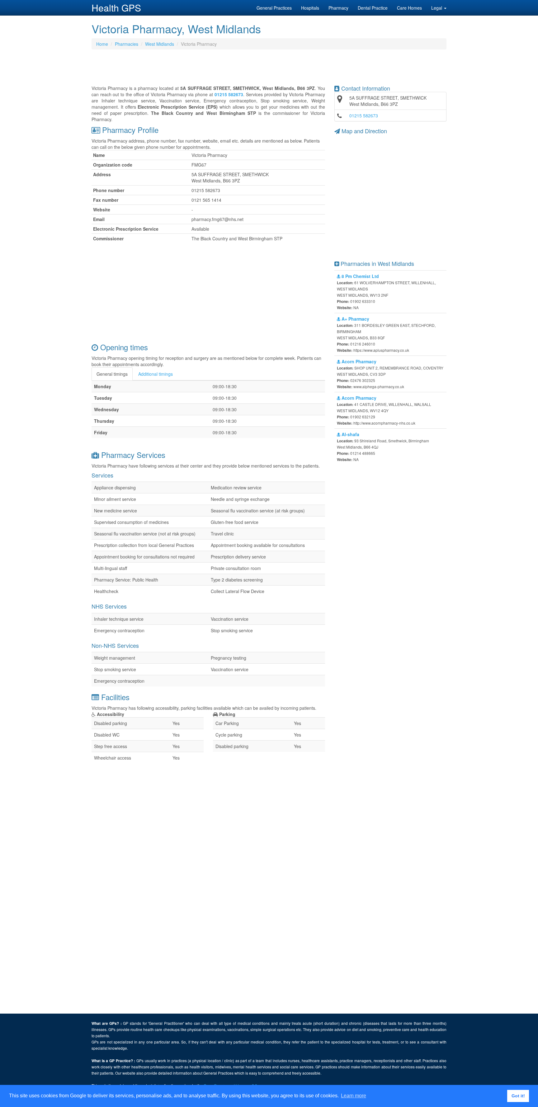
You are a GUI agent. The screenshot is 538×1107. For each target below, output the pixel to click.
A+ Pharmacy (354, 319)
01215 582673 (363, 115)
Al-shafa (349, 434)
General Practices (274, 8)
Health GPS (116, 7)
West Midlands (159, 44)
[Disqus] (208, 934)
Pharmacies (126, 44)
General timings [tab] (112, 374)
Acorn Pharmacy (358, 361)
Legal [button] (437, 8)
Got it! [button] (518, 1095)
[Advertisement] (269, 70)
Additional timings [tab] (155, 374)
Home (102, 44)
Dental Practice (373, 8)
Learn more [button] (353, 1095)
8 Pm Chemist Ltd (359, 276)
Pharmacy (338, 8)
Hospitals (310, 8)
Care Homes (409, 8)
